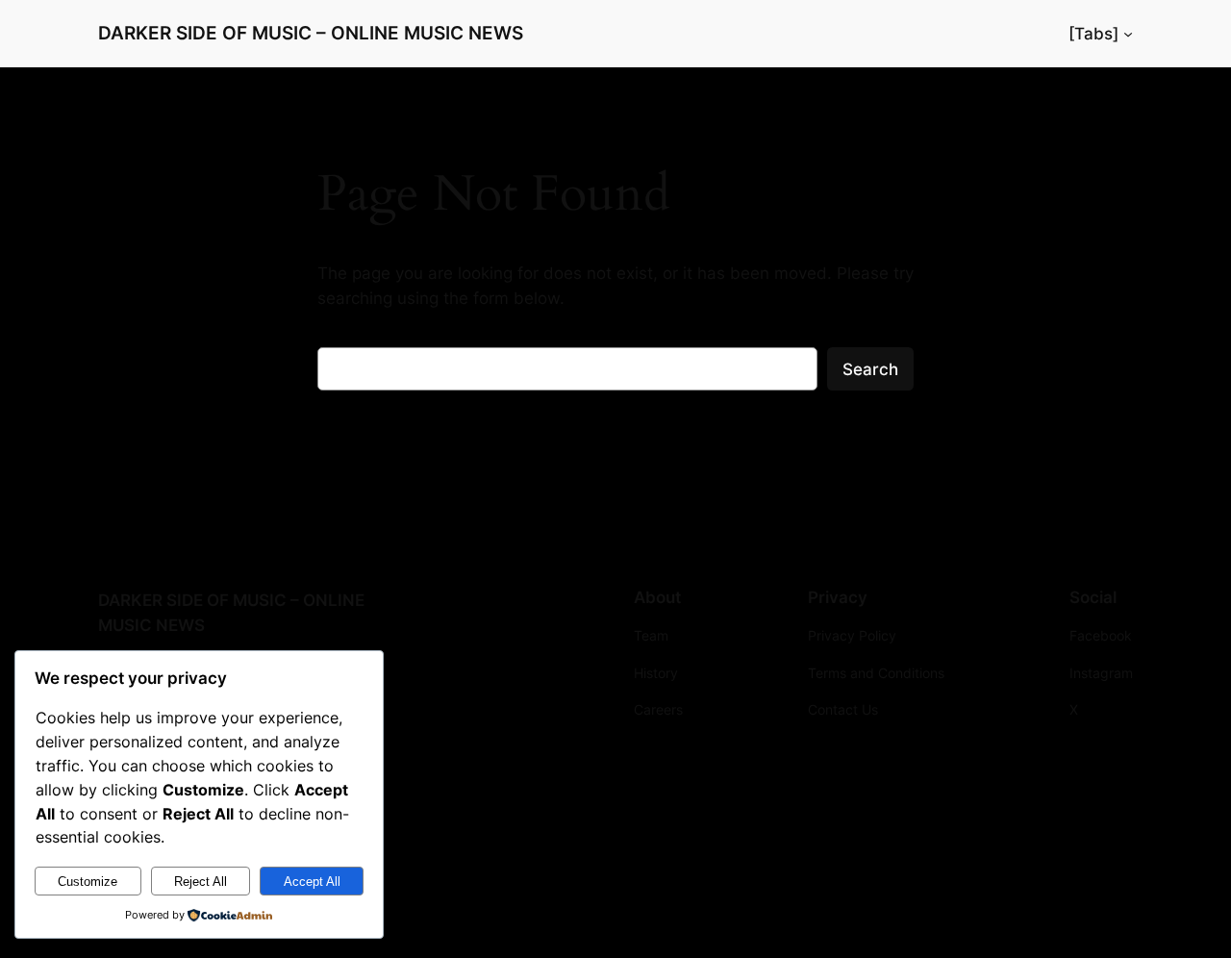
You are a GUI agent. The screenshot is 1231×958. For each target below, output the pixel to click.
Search (870, 369)
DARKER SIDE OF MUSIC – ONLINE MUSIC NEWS (310, 32)
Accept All (312, 881)
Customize (87, 881)
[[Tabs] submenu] (1128, 33)
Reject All (200, 881)
